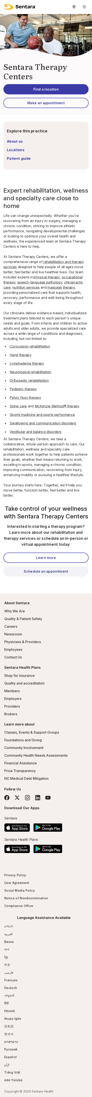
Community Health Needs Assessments (36, 755)
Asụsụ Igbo (12, 1018)
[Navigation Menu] (84, 7)
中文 (7, 965)
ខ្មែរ (6, 957)
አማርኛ (8, 926)
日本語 (8, 1026)
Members (12, 691)
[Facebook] (6, 797)
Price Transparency (20, 771)
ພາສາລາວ (11, 1041)
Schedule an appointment (46, 571)
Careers (10, 626)
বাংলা (6, 949)
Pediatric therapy (23, 389)
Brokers (10, 714)
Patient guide (19, 158)
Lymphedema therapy (27, 363)
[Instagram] (27, 797)
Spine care (18, 406)
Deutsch (10, 988)
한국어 (8, 1034)
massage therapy (61, 287)
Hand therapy (20, 355)
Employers (12, 698)
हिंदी (6, 1003)
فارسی (8, 972)
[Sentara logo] (19, 7)
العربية (8, 934)
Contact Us (13, 657)
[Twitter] (17, 797)
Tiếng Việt (12, 1072)
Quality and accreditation (24, 683)
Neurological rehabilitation (30, 372)
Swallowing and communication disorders (43, 423)
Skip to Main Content (6, 6)
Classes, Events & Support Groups (31, 732)
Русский (10, 1049)
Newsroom (13, 634)
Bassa (9, 941)
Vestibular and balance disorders (35, 432)
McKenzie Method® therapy (57, 406)
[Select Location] (74, 7)
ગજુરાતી (9, 995)
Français (11, 980)
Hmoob (9, 1011)
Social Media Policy (19, 890)
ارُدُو (6, 1064)
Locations (15, 150)
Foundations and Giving (23, 740)
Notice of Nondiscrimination (26, 898)
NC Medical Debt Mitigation (26, 778)
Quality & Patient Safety (23, 619)
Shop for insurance (19, 675)
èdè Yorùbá (13, 1080)
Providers (12, 706)
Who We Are (14, 611)
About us (15, 141)
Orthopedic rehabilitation (29, 380)
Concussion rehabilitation (30, 346)
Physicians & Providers (22, 642)
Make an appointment (46, 103)
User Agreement (16, 883)
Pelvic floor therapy (25, 397)
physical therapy (47, 277)
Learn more (46, 558)
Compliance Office (18, 906)
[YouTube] (47, 798)
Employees (13, 649)
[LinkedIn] (37, 797)
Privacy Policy (15, 875)
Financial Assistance (20, 763)
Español (10, 1057)
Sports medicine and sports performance (42, 414)
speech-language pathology (39, 282)
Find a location (46, 89)
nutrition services (26, 287)
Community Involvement (23, 748)
